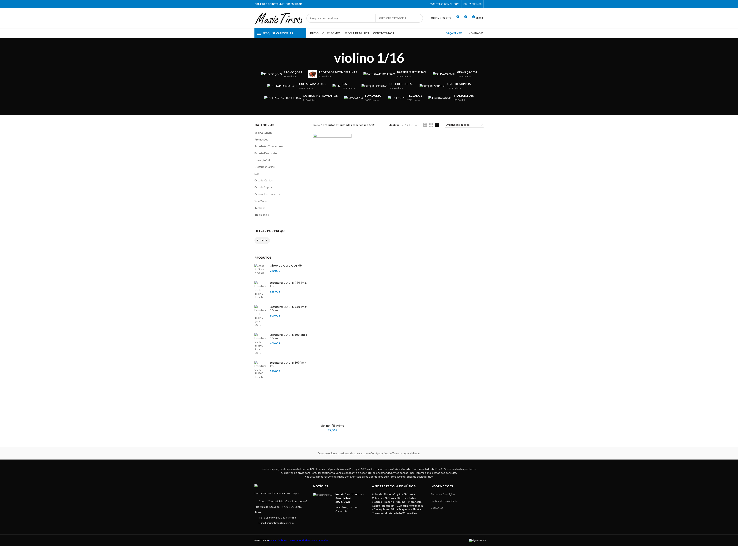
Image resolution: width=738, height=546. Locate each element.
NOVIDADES (476, 33)
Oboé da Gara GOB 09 (286, 265)
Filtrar (262, 240)
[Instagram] (419, 4)
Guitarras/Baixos (264, 166)
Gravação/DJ (262, 160)
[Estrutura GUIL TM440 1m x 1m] (260, 290)
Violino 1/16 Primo (332, 425)
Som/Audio (261, 201)
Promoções (261, 139)
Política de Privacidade (444, 501)
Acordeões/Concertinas (268, 146)
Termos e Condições (443, 494)
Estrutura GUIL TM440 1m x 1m (288, 284)
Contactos (437, 507)
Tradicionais (261, 214)
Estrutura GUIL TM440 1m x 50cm (288, 308)
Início (316, 124)
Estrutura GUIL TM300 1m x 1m (288, 364)
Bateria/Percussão (265, 153)
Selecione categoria (392, 18)
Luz (256, 173)
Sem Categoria (263, 132)
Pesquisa (418, 18)
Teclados (259, 207)
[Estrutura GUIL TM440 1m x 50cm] (260, 316)
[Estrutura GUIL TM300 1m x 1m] (260, 370)
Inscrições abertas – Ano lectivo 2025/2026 (349, 498)
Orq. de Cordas (263, 180)
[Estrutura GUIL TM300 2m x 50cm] (260, 344)
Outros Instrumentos (267, 194)
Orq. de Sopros (263, 187)
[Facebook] (414, 4)
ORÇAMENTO (453, 33)
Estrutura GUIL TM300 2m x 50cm (288, 336)
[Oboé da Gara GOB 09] (260, 269)
